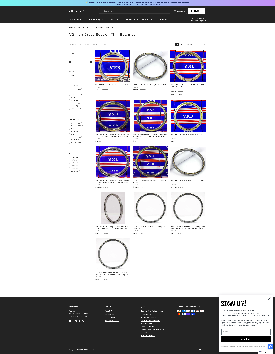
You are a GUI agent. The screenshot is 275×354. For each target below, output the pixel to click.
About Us (109, 311)
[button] (196, 11)
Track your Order (148, 335)
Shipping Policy (147, 323)
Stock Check (110, 317)
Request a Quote (112, 320)
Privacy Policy (146, 314)
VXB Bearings (77, 11)
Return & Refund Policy (150, 320)
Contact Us (109, 314)
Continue (246, 339)
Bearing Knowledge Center (152, 311)
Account (181, 11)
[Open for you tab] (270, 346)
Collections (80, 27)
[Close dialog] (269, 298)
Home (71, 27)
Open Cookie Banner (149, 327)
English (266, 352)
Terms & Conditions (149, 317)
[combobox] (134, 11)
